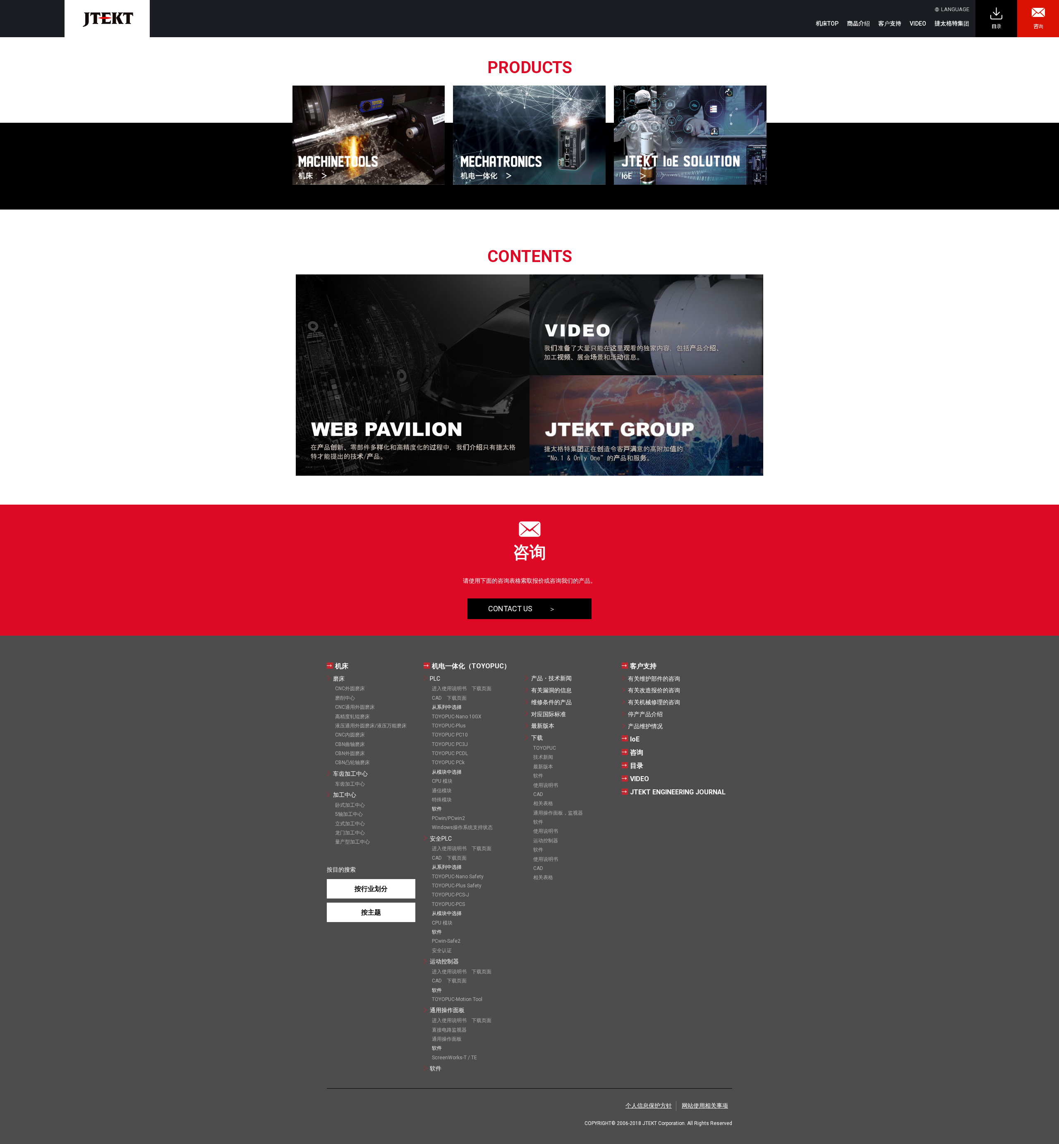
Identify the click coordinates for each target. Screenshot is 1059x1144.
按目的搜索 (341, 869)
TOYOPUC (544, 748)
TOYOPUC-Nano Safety (458, 876)
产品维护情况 (645, 726)
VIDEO (918, 23)
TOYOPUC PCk (448, 762)
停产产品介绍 (645, 714)
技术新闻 (543, 757)
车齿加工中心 (350, 773)
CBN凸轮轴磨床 (352, 762)
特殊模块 (442, 800)
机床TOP (827, 23)
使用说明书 (545, 785)
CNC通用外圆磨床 (355, 707)
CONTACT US (510, 608)
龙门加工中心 (350, 833)
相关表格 (543, 803)
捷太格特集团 (951, 23)
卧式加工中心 (350, 805)
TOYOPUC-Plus (449, 726)
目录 (996, 26)
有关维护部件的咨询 (654, 678)
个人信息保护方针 (648, 1105)
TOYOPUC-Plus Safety (457, 886)
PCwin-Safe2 (446, 941)
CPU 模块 (442, 781)
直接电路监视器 (449, 1030)
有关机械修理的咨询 (654, 702)
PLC (435, 678)
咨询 (1038, 26)
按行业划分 (371, 889)
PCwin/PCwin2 (448, 818)
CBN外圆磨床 (350, 753)
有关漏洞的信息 (551, 690)
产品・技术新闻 (551, 678)
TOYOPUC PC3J (450, 744)
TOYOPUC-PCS (448, 904)
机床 (341, 666)
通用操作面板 (447, 1010)
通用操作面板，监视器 (558, 813)
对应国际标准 (548, 714)
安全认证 (442, 950)
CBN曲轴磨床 (350, 744)
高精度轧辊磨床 (352, 717)
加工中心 (344, 794)
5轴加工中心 (349, 814)
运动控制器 (444, 961)
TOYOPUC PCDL (450, 753)
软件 (435, 1068)
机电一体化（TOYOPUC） (471, 666)
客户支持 (643, 666)
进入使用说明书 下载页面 (461, 688)
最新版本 (542, 725)
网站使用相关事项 (705, 1105)
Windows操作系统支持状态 (462, 827)
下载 (537, 737)
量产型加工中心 (352, 842)
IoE (635, 739)
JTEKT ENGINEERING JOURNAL (678, 792)
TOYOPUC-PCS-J (450, 895)
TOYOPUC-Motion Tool (457, 999)
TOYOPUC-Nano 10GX (457, 717)
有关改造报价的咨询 (654, 690)
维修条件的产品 (551, 702)
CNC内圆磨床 (350, 735)
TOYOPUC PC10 (450, 735)
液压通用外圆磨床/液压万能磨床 (371, 726)
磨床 (339, 678)
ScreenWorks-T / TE (454, 1058)
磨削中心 (345, 698)
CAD (538, 794)
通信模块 (442, 791)
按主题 (371, 912)
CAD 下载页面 (449, 698)
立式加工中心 (350, 824)
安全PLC (441, 838)
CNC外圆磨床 (350, 688)
